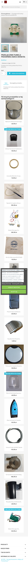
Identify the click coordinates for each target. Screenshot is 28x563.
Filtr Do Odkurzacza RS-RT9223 (14, 257)
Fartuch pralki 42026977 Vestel (14, 447)
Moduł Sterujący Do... (14, 230)
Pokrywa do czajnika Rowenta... (14, 366)
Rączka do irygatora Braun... (14, 203)
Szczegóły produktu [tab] (16, 83)
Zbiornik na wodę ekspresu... (14, 393)
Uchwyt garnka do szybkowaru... (14, 149)
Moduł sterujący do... (14, 529)
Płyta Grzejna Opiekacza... (14, 311)
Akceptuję (14, 292)
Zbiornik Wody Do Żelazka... (14, 420)
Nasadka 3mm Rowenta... (14, 339)
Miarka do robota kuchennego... (14, 121)
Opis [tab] (6, 83)
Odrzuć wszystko (14, 287)
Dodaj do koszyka (16, 73)
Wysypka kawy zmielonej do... (14, 502)
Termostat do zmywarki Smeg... (14, 474)
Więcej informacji (6, 283)
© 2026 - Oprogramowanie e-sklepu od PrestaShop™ (12, 560)
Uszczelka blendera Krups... (14, 176)
